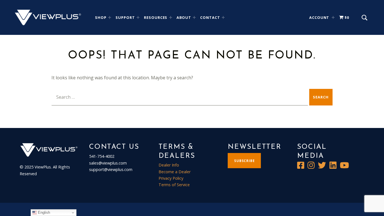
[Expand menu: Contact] (223, 17)
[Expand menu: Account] (333, 17)
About (184, 17)
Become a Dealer (175, 171)
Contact (210, 17)
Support (125, 17)
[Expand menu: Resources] (170, 17)
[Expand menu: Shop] (109, 17)
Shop (101, 17)
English (43, 212)
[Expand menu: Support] (138, 17)
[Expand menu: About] (194, 17)
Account (319, 17)
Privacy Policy (171, 178)
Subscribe (244, 161)
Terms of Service (174, 184)
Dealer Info (169, 165)
